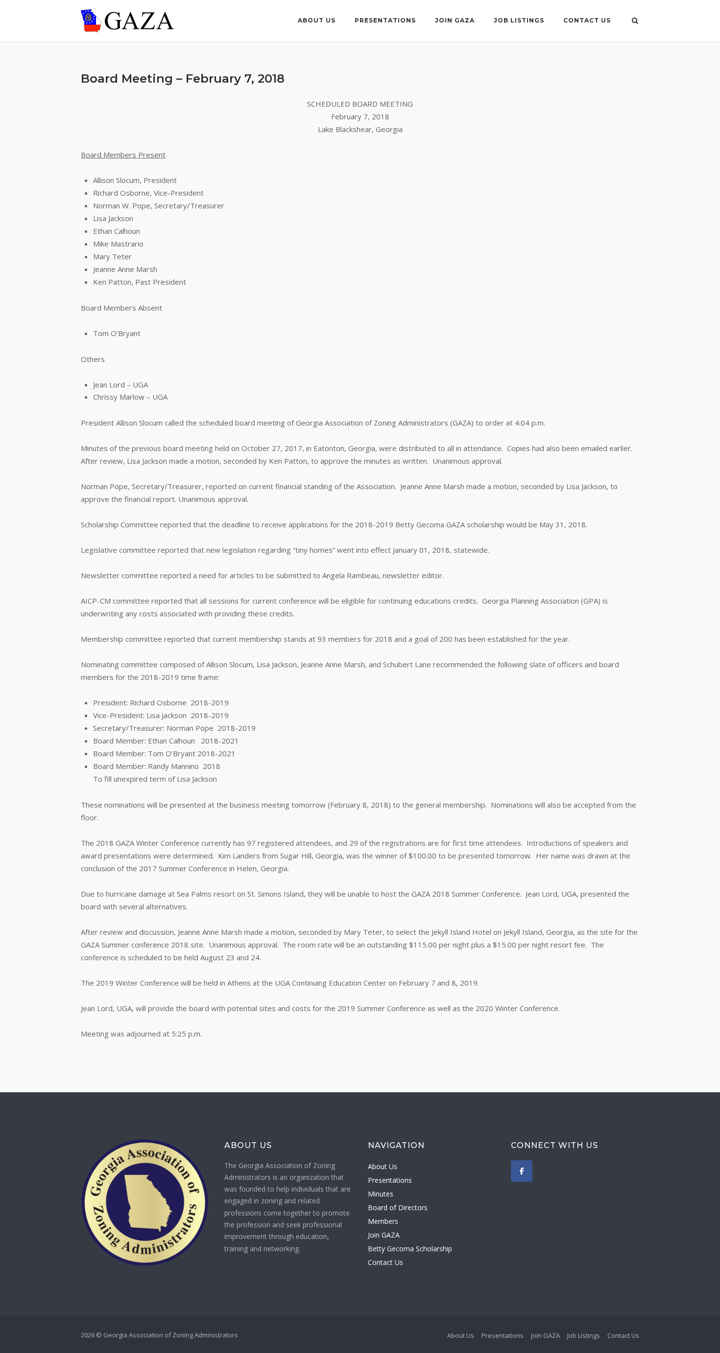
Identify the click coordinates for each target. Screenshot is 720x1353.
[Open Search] (635, 21)
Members (383, 1221)
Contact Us (587, 20)
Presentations (385, 20)
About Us (317, 20)
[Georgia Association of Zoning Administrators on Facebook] (521, 1171)
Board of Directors (398, 1207)
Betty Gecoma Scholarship (410, 1248)
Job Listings (519, 20)
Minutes (380, 1193)
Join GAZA (455, 20)
